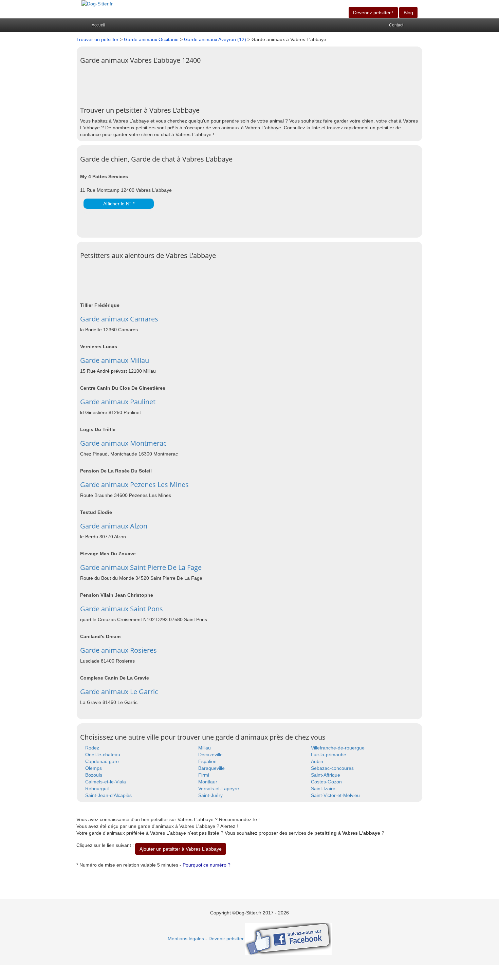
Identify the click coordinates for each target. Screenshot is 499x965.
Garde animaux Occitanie (151, 39)
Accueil (98, 25)
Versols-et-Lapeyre (218, 788)
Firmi (203, 775)
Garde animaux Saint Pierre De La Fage (141, 567)
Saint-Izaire (323, 788)
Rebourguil (97, 788)
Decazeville (210, 754)
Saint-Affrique (325, 775)
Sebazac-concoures (332, 768)
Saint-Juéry (210, 795)
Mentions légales (186, 938)
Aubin (317, 761)
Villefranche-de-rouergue (338, 747)
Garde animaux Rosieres (118, 650)
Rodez (92, 747)
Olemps (93, 768)
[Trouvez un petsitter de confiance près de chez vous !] (97, 3)
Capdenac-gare (102, 761)
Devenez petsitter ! (373, 12)
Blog (408, 12)
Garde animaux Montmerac (123, 443)
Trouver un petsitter (97, 39)
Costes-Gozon (326, 781)
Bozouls (93, 775)
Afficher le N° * (118, 203)
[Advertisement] (203, 83)
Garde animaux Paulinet (117, 401)
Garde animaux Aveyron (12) (215, 39)
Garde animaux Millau (114, 360)
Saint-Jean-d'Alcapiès (108, 795)
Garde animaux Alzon (113, 526)
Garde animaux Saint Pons (121, 608)
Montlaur (207, 781)
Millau (204, 747)
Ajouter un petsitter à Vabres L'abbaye (181, 849)
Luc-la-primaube (328, 754)
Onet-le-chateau (102, 754)
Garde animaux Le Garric (119, 691)
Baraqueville (211, 768)
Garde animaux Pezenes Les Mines (134, 484)
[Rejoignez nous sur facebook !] (288, 938)
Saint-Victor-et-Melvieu (335, 795)
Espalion (207, 761)
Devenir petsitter (226, 938)
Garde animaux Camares (119, 318)
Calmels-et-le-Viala (105, 781)
